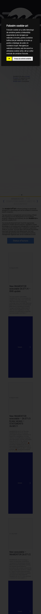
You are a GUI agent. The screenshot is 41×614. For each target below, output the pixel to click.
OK (9, 59)
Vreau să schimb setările (22, 59)
